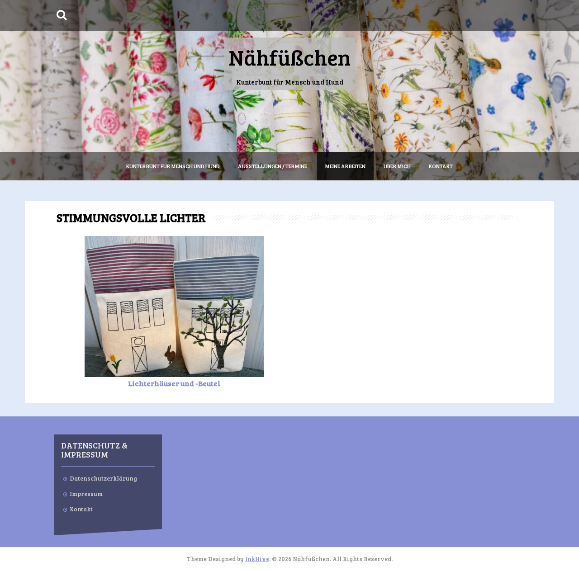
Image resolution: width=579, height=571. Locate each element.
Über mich (397, 166)
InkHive (257, 559)
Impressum (86, 494)
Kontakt (441, 166)
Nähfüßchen (289, 56)
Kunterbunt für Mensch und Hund (173, 166)
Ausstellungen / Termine (272, 166)
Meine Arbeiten (345, 166)
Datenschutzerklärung (103, 478)
